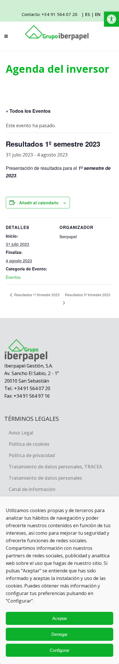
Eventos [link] (13, 277)
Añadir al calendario (39, 202)
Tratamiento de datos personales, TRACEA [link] (55, 466)
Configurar (59, 650)
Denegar (59, 634)
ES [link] (87, 14)
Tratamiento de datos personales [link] (45, 478)
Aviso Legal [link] (21, 433)
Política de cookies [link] (29, 444)
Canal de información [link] (32, 489)
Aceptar (59, 618)
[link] (111, 19)
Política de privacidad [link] (32, 455)
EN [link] (98, 14)
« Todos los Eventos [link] (28, 111)
